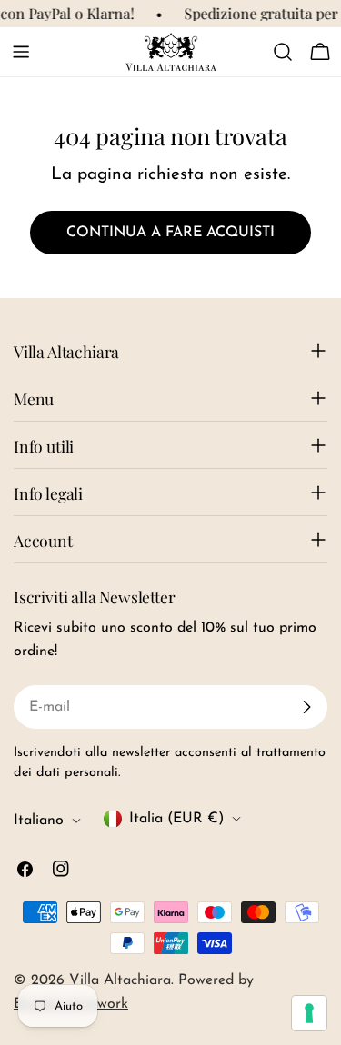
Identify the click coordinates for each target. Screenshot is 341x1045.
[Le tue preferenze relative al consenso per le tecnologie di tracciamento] (309, 1013)
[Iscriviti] (306, 707)
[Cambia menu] (21, 52)
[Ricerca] (283, 52)
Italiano (39, 820)
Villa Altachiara (120, 980)
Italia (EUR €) (176, 818)
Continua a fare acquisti (170, 232)
